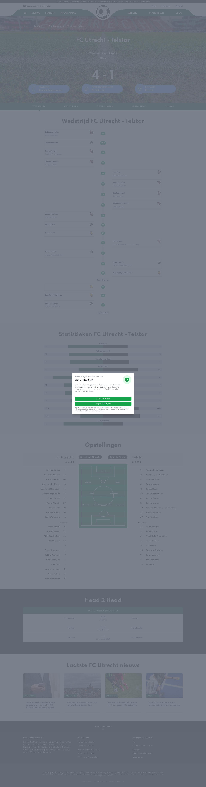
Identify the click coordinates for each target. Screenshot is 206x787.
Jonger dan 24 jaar (103, 404)
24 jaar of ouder (103, 399)
